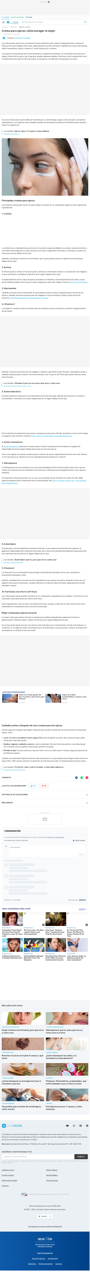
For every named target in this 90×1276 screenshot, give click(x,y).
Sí (34, 786)
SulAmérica (32, 1264)
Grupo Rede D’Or (56, 1227)
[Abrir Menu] (3, 22)
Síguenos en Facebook (80, 1126)
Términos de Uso (52, 1181)
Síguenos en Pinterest (87, 1126)
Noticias (29, 17)
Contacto (5, 1186)
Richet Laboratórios (46, 1264)
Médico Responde (17, 17)
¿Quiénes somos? (8, 1170)
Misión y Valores (51, 1170)
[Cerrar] (49, 2)
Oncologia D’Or (53, 1259)
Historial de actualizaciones (15, 795)
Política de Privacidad (9, 1181)
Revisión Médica (52, 1175)
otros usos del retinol (78, 282)
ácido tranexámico (11, 446)
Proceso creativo (8, 1175)
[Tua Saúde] (12, 22)
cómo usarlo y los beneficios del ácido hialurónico (52, 436)
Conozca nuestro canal (67, 1126)
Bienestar (14, 27)
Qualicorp (58, 1264)
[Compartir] (76, 777)
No (45, 786)
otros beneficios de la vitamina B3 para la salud (28, 298)
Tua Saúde (5, 17)
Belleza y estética (25, 27)
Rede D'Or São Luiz (38, 1259)
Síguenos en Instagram (74, 1126)
